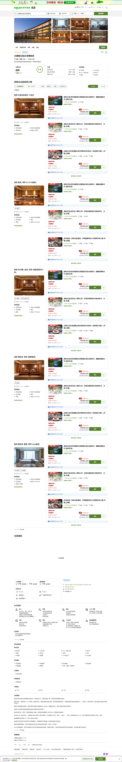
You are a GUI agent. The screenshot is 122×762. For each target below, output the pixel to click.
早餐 (42, 86)
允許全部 (100, 759)
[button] (22, 7)
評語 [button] (29, 47)
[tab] (93, 86)
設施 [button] (37, 47)
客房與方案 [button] (23, 47)
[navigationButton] (69, 667)
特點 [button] (33, 47)
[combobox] (30, 13)
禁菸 (55, 86)
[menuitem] (81, 7)
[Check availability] (104, 113)
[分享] (106, 52)
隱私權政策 (14, 760)
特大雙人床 (63, 86)
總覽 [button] (17, 47)
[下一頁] (100, 689)
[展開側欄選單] (106, 7)
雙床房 (49, 86)
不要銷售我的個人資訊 (87, 759)
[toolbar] (58, 13)
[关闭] (119, 759)
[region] (61, 759)
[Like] (102, 52)
